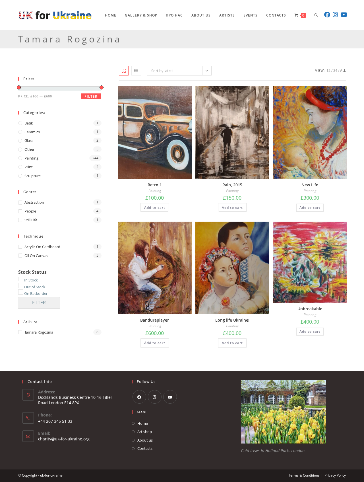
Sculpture (32, 175)
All (343, 70)
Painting (154, 191)
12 (328, 70)
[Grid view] (124, 70)
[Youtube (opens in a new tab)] (344, 15)
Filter (91, 96)
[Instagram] (155, 397)
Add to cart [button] (154, 207)
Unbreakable (309, 308)
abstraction (34, 202)
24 (335, 70)
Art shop (144, 431)
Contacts (144, 448)
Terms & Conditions (304, 475)
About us (145, 440)
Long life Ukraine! (232, 320)
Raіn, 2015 (232, 184)
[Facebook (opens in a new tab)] (327, 15)
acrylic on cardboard (42, 246)
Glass (28, 140)
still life (30, 219)
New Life (309, 184)
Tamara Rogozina (38, 332)
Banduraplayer (154, 320)
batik (28, 123)
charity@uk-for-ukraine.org (64, 439)
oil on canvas (36, 255)
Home (142, 423)
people (30, 211)
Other (29, 149)
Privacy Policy (335, 475)
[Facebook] (139, 397)
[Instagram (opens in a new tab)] (336, 15)
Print (28, 166)
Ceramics (32, 131)
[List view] (136, 70)
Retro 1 (155, 184)
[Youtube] (170, 397)
